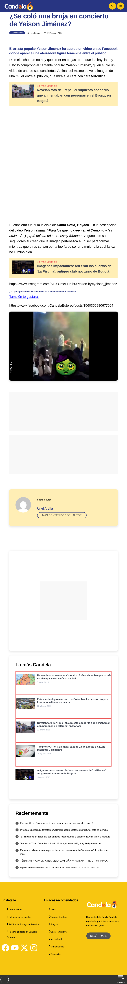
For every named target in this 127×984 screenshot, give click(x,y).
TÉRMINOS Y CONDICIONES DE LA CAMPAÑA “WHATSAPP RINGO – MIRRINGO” (64, 860)
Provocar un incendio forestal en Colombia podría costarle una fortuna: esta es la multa (64, 830)
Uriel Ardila (35, 33)
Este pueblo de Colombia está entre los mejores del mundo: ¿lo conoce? (56, 823)
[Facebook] (5, 948)
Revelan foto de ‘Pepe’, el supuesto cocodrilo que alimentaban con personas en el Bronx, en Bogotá (74, 95)
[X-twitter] (24, 948)
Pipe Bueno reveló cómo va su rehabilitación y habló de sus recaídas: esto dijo (59, 867)
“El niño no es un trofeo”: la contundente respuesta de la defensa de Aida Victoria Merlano (65, 836)
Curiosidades (17, 33)
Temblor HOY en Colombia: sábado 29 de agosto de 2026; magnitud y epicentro (60, 843)
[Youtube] (15, 948)
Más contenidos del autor (62, 515)
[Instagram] (34, 948)
